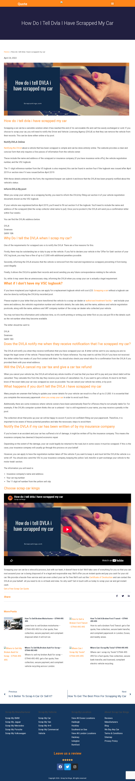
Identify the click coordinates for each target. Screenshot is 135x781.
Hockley (75, 725)
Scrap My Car (44, 718)
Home (6, 52)
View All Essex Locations (83, 718)
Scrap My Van (44, 722)
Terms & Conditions (114, 733)
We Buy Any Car (112, 729)
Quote (22, 4)
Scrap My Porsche (13, 729)
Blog (107, 725)
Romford (75, 744)
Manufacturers (111, 722)
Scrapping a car (101, 290)
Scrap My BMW (12, 718)
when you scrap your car (52, 397)
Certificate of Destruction (101, 577)
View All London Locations (83, 733)
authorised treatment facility (99, 300)
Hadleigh (75, 722)
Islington (75, 741)
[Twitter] (67, 767)
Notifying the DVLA (13, 148)
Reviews (109, 718)
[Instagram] (74, 767)
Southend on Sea (79, 729)
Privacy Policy (111, 741)
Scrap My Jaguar (13, 722)
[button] (112, 3)
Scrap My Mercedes (14, 725)
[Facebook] (60, 767)
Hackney (75, 737)
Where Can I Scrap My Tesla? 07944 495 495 (109, 648)
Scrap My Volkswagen (15, 733)
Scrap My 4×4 (44, 725)
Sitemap (108, 737)
